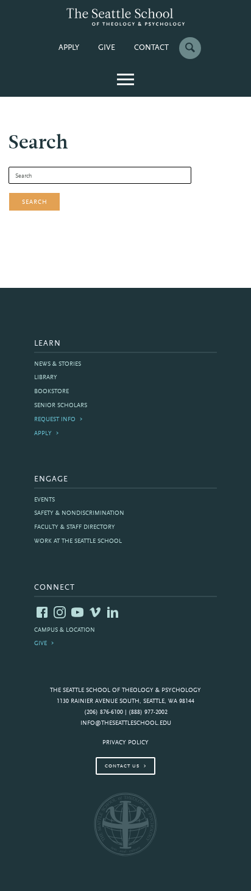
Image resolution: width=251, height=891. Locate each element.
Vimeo (95, 612)
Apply (68, 48)
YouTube (77, 612)
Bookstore (51, 391)
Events (44, 500)
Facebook (42, 612)
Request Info (55, 419)
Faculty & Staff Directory (74, 527)
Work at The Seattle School (78, 541)
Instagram (60, 612)
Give (106, 48)
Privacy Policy (125, 742)
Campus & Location (64, 630)
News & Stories (57, 364)
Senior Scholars (60, 405)
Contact (151, 48)
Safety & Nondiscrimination (79, 513)
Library (45, 377)
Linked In (113, 612)
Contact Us (122, 766)
